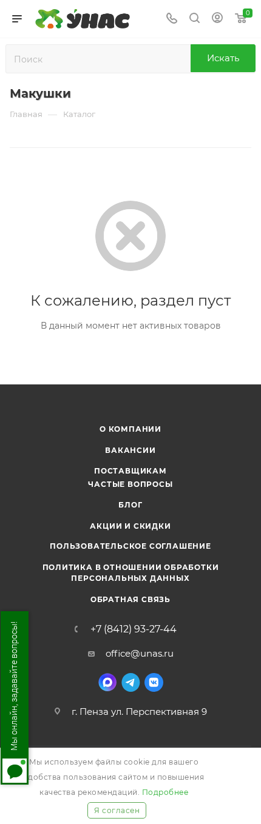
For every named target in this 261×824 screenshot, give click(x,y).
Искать (223, 58)
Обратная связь (130, 599)
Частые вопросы (130, 484)
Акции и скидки (130, 526)
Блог (130, 504)
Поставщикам (130, 470)
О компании (130, 429)
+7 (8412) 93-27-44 (133, 629)
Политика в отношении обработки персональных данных (130, 573)
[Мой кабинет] (217, 19)
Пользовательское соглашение (130, 546)
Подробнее (165, 792)
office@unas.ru (140, 653)
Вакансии (130, 450)
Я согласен (117, 810)
